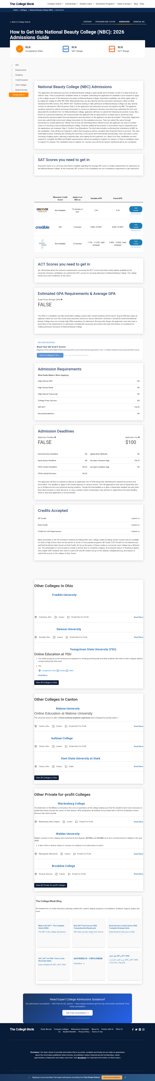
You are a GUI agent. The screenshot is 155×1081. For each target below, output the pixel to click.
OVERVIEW (87, 22)
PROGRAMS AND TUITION (105, 22)
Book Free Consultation (112, 1077)
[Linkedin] (139, 1029)
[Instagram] (143, 1029)
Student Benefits (69, 1032)
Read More (138, 617)
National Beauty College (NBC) (41, 10)
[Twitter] (136, 1029)
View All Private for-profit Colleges (51, 885)
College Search (19, 95)
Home (15, 10)
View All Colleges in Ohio (46, 682)
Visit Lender (135, 209)
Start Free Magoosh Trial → (50, 355)
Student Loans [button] (86, 4)
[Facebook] (132, 1029)
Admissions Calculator (80, 1029)
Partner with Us (107, 1029)
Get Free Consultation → (77, 1013)
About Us (95, 1029)
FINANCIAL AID (139, 22)
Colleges (23, 10)
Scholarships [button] (70, 4)
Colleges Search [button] (54, 4)
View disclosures (136, 214)
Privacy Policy (83, 1032)
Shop (142, 4)
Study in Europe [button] (124, 4)
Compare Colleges (61, 1029)
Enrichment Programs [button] (105, 4)
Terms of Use (97, 1032)
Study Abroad (46, 1029)
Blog (136, 4)
